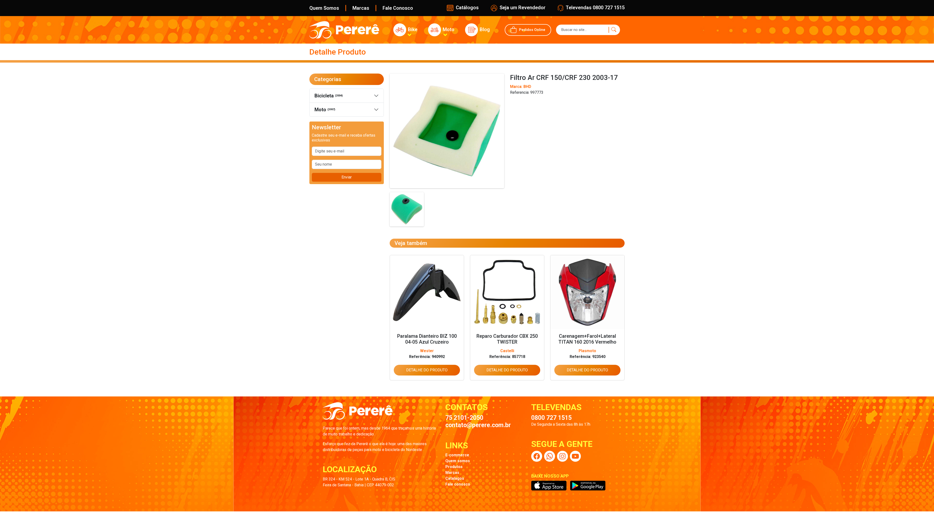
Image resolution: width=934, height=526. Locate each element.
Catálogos (467, 7)
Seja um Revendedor (522, 7)
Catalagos (454, 478)
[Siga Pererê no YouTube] (575, 456)
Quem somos (457, 461)
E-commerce (457, 455)
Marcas (360, 8)
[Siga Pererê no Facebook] (536, 456)
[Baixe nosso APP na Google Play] (587, 485)
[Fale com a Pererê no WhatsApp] (549, 456)
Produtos (454, 466)
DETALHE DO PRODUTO (427, 370)
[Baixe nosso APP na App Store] (548, 485)
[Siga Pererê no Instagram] (562, 456)
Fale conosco (457, 484)
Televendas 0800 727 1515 (595, 7)
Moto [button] (447, 29)
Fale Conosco (398, 8)
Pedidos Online (532, 29)
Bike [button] (412, 29)
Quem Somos (324, 8)
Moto (324, 110)
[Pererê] (358, 413)
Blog (484, 29)
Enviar (346, 177)
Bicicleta (328, 96)
